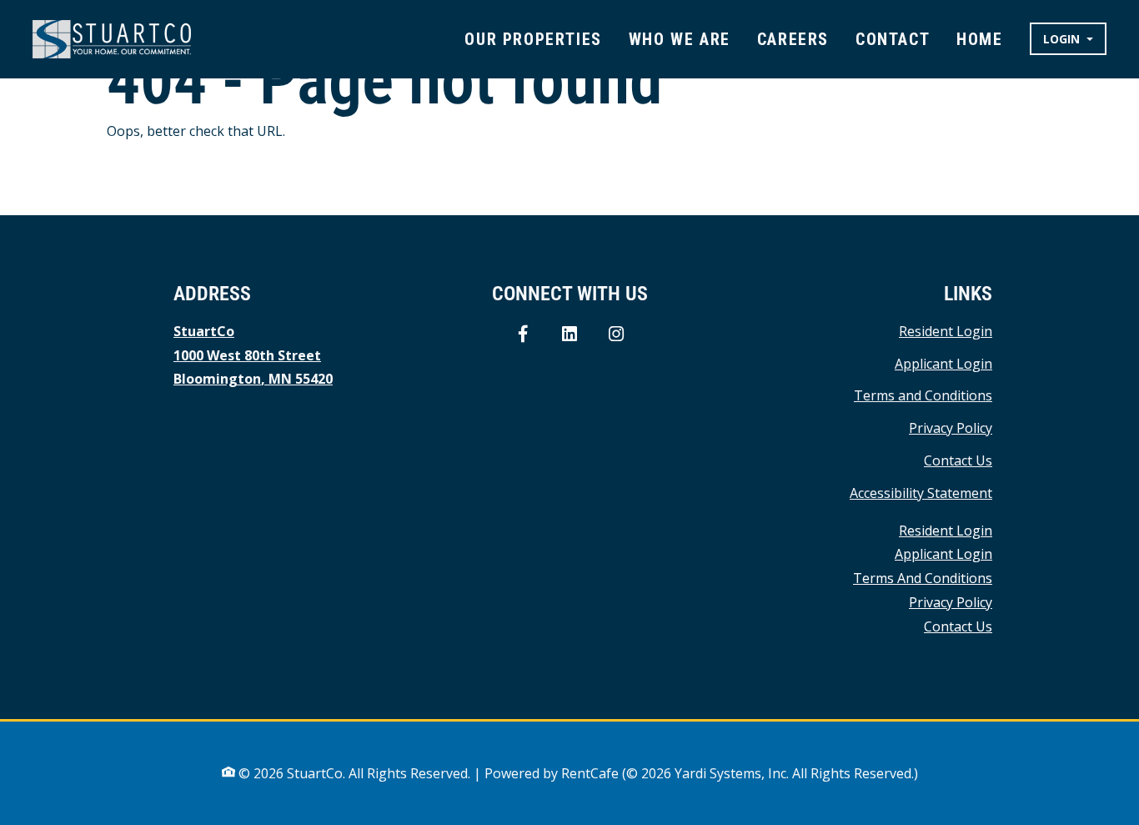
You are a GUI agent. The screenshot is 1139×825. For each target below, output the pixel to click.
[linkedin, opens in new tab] (569, 334)
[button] (1068, 39)
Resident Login (945, 330)
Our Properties (532, 39)
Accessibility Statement (921, 492)
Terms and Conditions (923, 395)
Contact (893, 39)
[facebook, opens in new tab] (523, 334)
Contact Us (958, 460)
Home (979, 39)
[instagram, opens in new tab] (616, 334)
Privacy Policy (950, 427)
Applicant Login (943, 363)
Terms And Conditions (922, 578)
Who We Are (679, 39)
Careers (793, 39)
